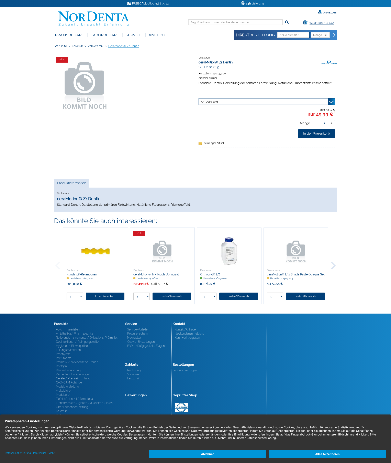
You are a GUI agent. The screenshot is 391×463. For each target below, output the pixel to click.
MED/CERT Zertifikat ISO (181, 407)
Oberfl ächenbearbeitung (72, 407)
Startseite (60, 46)
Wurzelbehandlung (68, 370)
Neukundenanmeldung (189, 333)
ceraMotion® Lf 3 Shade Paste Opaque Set (296, 274)
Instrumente (63, 358)
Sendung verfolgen (185, 370)
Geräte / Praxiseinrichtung (73, 378)
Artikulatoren (64, 390)
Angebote (159, 34)
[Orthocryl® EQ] (229, 251)
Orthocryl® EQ (210, 274)
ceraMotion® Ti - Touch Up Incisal (156, 274)
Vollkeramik (95, 46)
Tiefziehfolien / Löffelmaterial (74, 398)
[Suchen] (287, 22)
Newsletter (134, 337)
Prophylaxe (63, 354)
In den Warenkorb (316, 133)
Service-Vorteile (137, 329)
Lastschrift (134, 378)
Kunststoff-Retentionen (82, 274)
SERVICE (134, 34)
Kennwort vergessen (188, 337)
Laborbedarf (105, 34)
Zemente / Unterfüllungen (73, 374)
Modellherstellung (67, 386)
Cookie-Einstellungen (141, 341)
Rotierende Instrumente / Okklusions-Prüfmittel (86, 337)
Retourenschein (137, 333)
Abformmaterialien (68, 329)
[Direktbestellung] (334, 35)
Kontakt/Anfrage (185, 329)
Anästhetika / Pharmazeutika (74, 333)
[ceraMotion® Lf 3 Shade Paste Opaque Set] (296, 251)
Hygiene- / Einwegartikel (72, 345)
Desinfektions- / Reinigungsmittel (77, 341)
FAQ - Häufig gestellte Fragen (146, 345)
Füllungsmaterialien (68, 349)
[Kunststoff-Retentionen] (95, 251)
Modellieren (63, 394)
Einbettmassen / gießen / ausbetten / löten (84, 402)
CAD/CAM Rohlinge (69, 382)
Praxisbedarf (69, 34)
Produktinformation (71, 184)
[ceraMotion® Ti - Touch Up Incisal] (162, 251)
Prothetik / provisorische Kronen (77, 362)
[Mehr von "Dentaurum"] (329, 62)
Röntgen (61, 366)
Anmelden (330, 12)
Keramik (77, 46)
